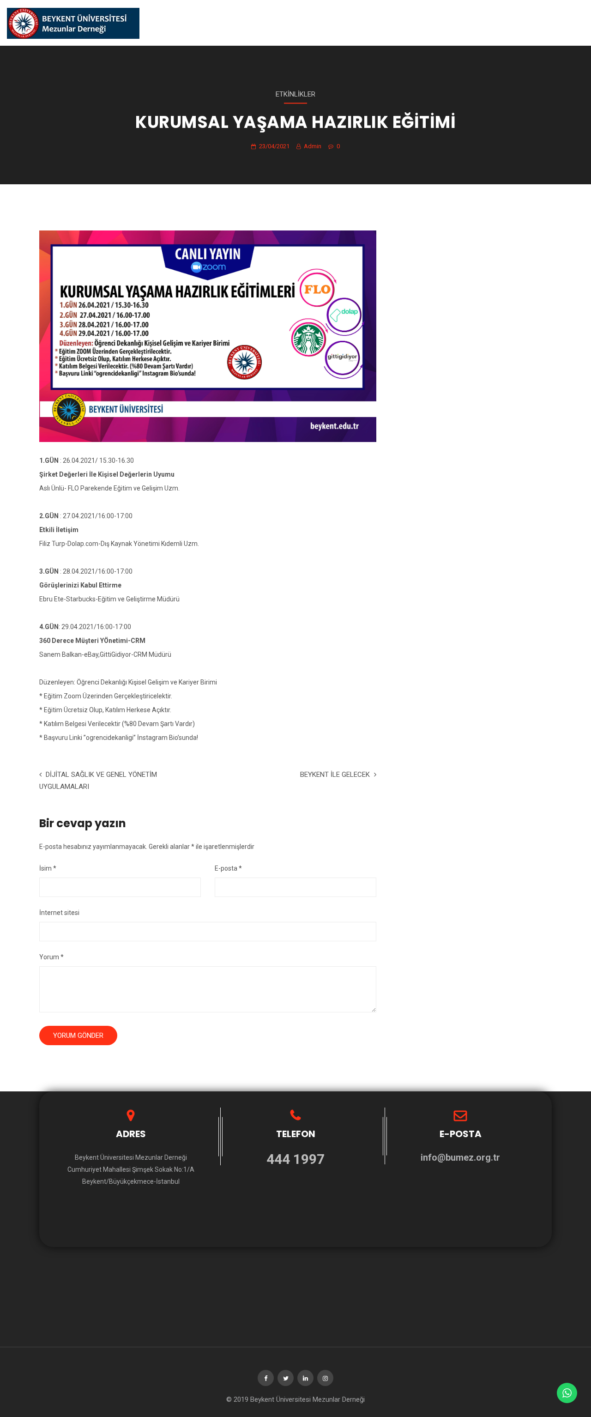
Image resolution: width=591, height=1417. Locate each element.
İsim (47, 868)
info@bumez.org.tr (460, 1157)
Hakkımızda (301, 22)
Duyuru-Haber (355, 22)
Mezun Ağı (567, 22)
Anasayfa (255, 22)
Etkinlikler (295, 94)
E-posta (228, 868)
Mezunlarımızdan (462, 22)
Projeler (405, 22)
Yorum (51, 957)
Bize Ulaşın (520, 22)
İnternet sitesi (59, 912)
